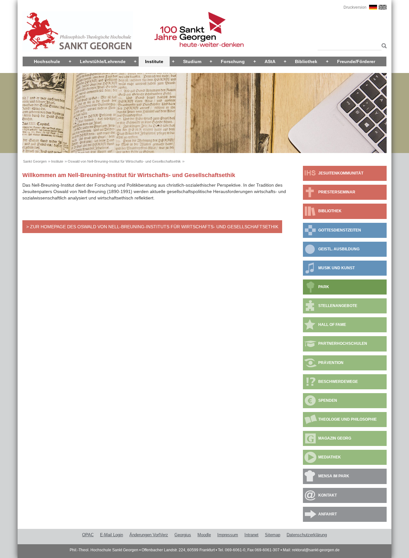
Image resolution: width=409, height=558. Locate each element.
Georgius (182, 534)
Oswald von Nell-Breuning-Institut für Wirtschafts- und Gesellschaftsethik (124, 161)
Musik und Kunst (336, 268)
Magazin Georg (334, 438)
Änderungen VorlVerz (148, 534)
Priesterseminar (336, 192)
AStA (270, 61)
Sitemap (272, 534)
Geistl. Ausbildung (338, 249)
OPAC (88, 534)
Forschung (233, 61)
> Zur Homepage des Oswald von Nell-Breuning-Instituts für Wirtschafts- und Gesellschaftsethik (152, 226)
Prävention (330, 362)
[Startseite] (77, 31)
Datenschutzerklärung (307, 534)
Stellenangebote (337, 305)
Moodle (204, 534)
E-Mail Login (111, 534)
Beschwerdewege (338, 381)
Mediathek (329, 457)
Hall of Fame (332, 324)
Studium (192, 61)
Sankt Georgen (35, 161)
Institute (154, 61)
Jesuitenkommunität (340, 173)
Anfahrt (327, 514)
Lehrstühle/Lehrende (103, 61)
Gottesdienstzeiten (339, 230)
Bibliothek (306, 61)
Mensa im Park (333, 476)
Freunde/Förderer (356, 61)
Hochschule (47, 61)
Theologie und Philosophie (347, 419)
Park (323, 287)
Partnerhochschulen (342, 343)
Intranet (251, 534)
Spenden (327, 400)
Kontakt (327, 495)
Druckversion (355, 7)
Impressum (227, 534)
